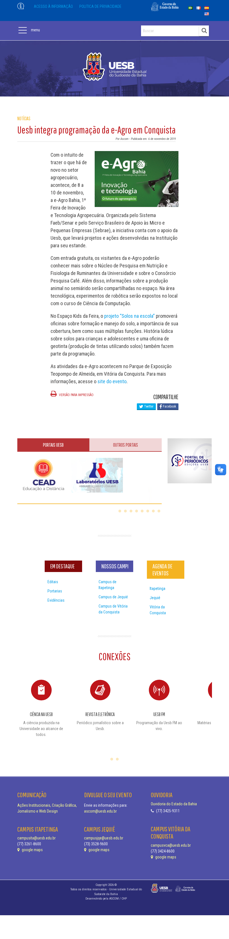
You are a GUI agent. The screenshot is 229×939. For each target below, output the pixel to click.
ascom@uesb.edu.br (100, 811)
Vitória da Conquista (158, 610)
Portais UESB (53, 445)
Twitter (148, 406)
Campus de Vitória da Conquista (113, 609)
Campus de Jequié (113, 597)
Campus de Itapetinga (107, 585)
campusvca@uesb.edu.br (171, 845)
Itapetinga (157, 588)
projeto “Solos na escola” (129, 316)
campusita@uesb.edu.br (36, 838)
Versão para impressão (76, 395)
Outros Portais (125, 445)
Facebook (169, 406)
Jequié (155, 598)
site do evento (112, 381)
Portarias (54, 591)
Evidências (56, 600)
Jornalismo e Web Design (37, 811)
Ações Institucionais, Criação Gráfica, (47, 805)
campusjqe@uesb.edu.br (103, 838)
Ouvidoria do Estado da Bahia (174, 804)
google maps (32, 850)
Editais (52, 582)
